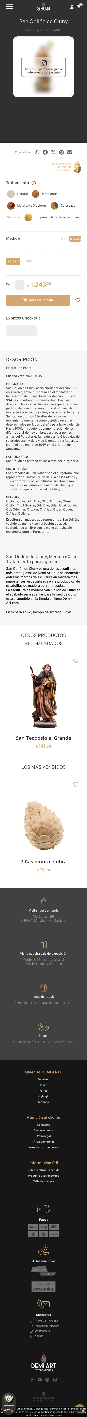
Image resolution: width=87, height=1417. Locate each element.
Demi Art (43, 1079)
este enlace (31, 1412)
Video (43, 1085)
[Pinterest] (61, 152)
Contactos (43, 1125)
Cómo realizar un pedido (43, 1170)
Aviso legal (43, 1136)
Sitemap (43, 1102)
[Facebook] (45, 152)
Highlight (44, 1096)
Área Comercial (43, 1142)
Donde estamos (43, 1130)
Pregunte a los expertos (43, 1176)
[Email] (69, 152)
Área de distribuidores (43, 1147)
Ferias (43, 1091)
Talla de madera (43, 1181)
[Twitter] (53, 152)
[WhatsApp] (37, 152)
